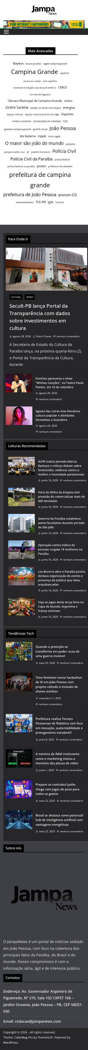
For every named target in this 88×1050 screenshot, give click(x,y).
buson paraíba (33, 63)
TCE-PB (41, 202)
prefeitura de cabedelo (60, 166)
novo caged (54, 136)
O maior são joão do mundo (34, 143)
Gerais (29, 297)
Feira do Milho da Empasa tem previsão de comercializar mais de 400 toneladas (61, 496)
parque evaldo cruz (14, 152)
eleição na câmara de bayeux (45, 107)
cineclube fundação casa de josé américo (34, 87)
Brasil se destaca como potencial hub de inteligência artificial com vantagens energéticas (59, 820)
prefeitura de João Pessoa (29, 194)
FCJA (65, 121)
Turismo (59, 202)
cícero (68, 101)
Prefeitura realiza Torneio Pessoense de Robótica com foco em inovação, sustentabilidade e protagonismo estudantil (59, 726)
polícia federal (62, 159)
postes (41, 166)
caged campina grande (55, 63)
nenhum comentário (68, 336)
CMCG (62, 87)
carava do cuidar (32, 81)
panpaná (70, 144)
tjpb (50, 202)
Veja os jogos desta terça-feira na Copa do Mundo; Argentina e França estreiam (61, 606)
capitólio (64, 73)
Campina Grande (34, 72)
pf (28, 152)
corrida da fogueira (40, 94)
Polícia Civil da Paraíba (31, 159)
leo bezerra (28, 136)
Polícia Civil (64, 151)
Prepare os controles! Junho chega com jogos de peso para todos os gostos (57, 789)
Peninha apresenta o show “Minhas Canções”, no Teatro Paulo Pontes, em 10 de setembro (59, 382)
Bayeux (18, 63)
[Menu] (6, 32)
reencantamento (25, 202)
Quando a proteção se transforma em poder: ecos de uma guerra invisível (58, 651)
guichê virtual (40, 129)
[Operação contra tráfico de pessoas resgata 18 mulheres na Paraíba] (21, 552)
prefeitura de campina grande (40, 179)
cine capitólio (50, 81)
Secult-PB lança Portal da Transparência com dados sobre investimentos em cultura (39, 316)
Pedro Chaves (44, 336)
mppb (42, 136)
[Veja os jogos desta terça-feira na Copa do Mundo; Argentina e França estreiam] (21, 610)
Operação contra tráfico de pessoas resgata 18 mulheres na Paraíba (60, 549)
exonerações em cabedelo (47, 121)
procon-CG (67, 194)
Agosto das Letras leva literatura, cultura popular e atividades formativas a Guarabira (58, 415)
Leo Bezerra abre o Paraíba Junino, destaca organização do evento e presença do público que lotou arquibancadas (62, 578)
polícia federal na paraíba (21, 166)
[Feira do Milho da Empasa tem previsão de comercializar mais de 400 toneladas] (21, 500)
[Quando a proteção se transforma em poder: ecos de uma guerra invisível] (19, 656)
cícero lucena (16, 107)
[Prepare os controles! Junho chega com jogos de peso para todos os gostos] (19, 794)
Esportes (67, 114)
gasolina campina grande (17, 129)
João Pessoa (63, 128)
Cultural (16, 297)
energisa (69, 107)
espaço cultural (15, 114)
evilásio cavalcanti (21, 121)
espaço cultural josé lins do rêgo (42, 114)
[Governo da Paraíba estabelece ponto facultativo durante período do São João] (21, 526)
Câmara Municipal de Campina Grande (35, 101)
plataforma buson (40, 152)
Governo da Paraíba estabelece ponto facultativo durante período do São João (61, 523)
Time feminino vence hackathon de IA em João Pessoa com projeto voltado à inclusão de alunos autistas (59, 684)
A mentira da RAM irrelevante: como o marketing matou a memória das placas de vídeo (58, 758)
